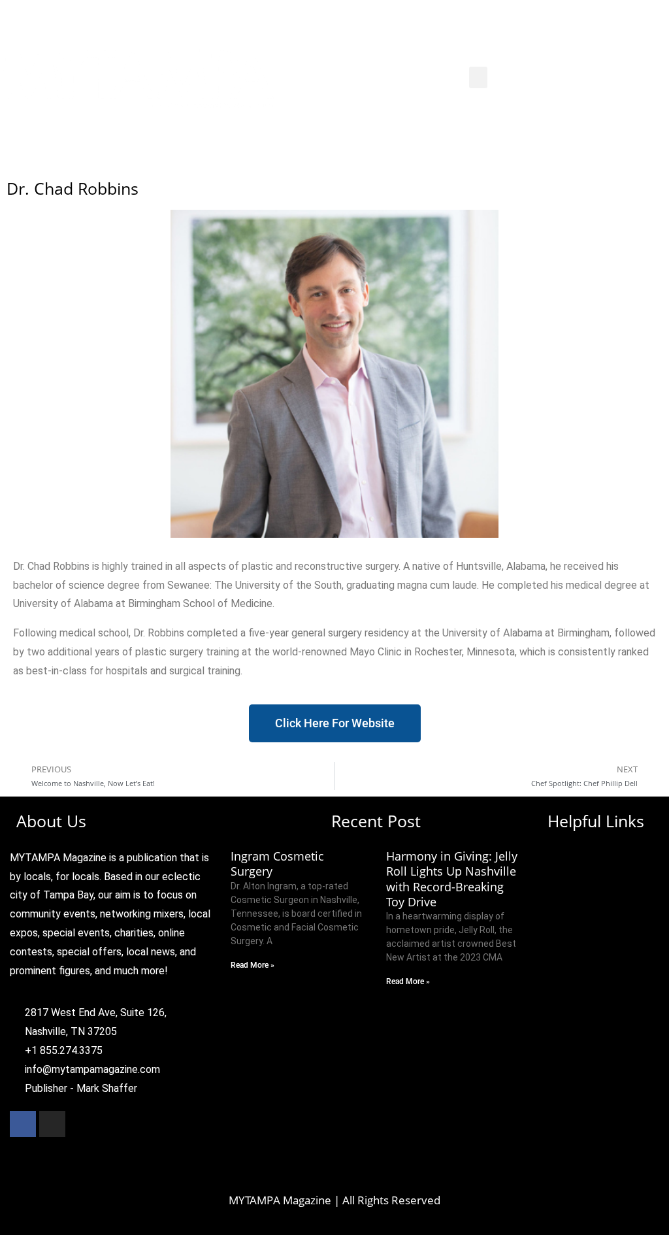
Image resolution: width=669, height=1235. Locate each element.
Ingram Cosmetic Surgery (277, 863)
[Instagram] (52, 1124)
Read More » (252, 965)
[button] (478, 77)
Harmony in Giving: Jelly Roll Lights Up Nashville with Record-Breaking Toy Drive (451, 879)
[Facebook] (23, 1124)
